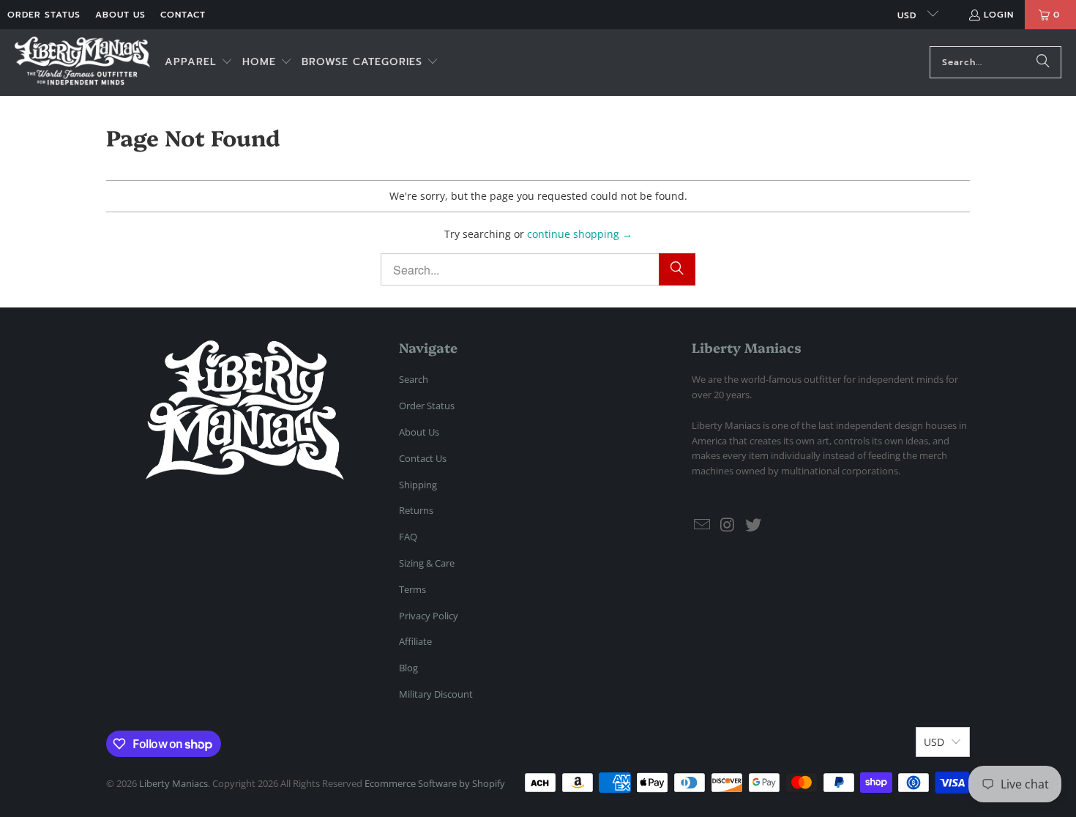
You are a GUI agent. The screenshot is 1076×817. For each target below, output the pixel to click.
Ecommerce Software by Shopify (435, 783)
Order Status (44, 14)
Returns (416, 510)
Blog (408, 667)
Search (413, 379)
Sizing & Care (427, 563)
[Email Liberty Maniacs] (703, 525)
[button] (199, 62)
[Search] (1043, 62)
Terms (412, 589)
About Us (120, 14)
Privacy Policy (428, 615)
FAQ (408, 536)
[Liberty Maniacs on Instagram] (728, 525)
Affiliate (415, 641)
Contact (183, 14)
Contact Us (423, 458)
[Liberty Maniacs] (82, 63)
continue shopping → (579, 234)
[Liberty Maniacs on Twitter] (753, 525)
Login (999, 14)
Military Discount (436, 694)
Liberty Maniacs (173, 783)
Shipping (418, 484)
